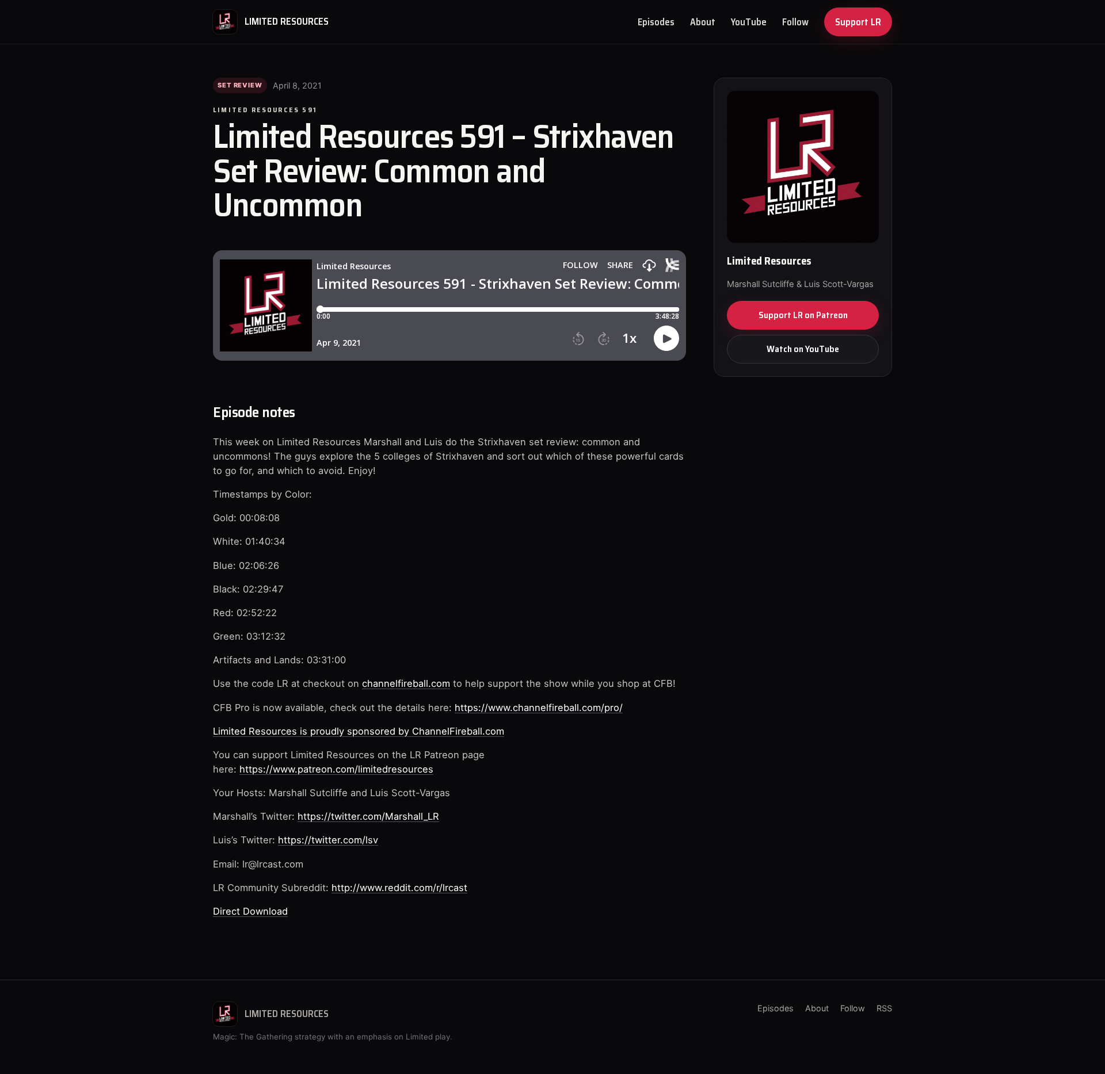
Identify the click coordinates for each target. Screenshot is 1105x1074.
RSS (884, 1008)
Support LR (858, 21)
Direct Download (250, 911)
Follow (795, 22)
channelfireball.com (406, 683)
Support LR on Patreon (803, 315)
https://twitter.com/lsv (328, 840)
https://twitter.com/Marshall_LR (368, 816)
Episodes (656, 22)
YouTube (749, 22)
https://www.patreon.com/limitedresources (336, 769)
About (702, 22)
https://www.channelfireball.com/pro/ (539, 707)
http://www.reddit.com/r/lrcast (399, 887)
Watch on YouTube (803, 349)
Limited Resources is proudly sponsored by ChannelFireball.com (358, 731)
